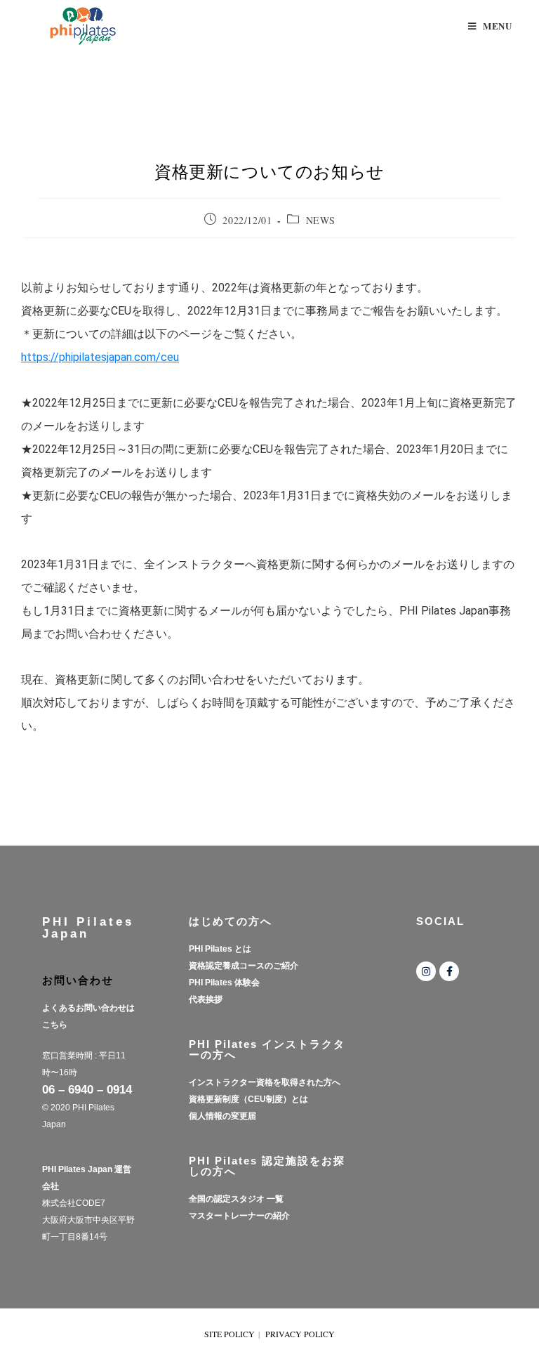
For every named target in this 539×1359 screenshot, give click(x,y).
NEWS (320, 220)
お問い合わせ (78, 980)
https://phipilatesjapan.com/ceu (100, 357)
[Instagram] (426, 971)
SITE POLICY (229, 1333)
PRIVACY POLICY (300, 1333)
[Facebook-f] (449, 971)
